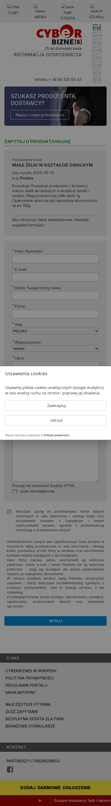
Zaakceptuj (56, 405)
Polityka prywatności (56, 435)
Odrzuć (56, 420)
